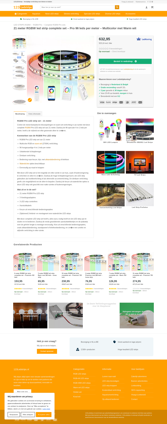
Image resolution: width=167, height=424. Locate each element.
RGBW (28, 128)
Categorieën (22, 14)
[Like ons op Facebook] (148, 2)
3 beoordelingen (51, 288)
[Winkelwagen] (152, 7)
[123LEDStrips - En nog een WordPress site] (25, 7)
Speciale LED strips (92, 14)
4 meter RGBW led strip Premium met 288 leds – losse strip (93, 275)
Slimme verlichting (71, 14)
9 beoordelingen (27, 288)
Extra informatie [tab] (34, 114)
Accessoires (130, 14)
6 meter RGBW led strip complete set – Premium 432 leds (24, 275)
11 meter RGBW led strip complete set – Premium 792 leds (143, 275)
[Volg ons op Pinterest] (152, 2)
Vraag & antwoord (127, 2)
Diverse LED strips (112, 14)
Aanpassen (14, 414)
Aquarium (36, 14)
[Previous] (31, 69)
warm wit (38, 144)
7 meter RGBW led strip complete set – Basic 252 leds (117, 275)
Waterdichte (24, 164)
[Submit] (117, 7)
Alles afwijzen (28, 414)
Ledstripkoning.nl (128, 69)
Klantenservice (141, 2)
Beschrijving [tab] (20, 114)
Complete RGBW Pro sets (54, 25)
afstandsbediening (52, 159)
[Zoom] (30, 100)
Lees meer (46, 409)
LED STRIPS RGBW (22, 25)
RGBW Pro (37, 25)
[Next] (90, 69)
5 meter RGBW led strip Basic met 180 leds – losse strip (47, 275)
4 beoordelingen (75, 288)
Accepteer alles (44, 414)
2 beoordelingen (122, 288)
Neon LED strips (52, 14)
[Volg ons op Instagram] (150, 2)
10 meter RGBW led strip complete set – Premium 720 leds (72, 275)
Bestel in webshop (123, 61)
